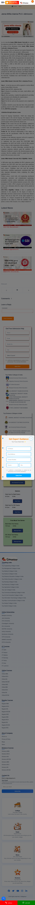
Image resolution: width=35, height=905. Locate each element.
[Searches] (32, 1)
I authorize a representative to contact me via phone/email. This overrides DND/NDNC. (19, 471)
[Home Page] (24, 2)
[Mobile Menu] (3, 2)
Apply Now (19, 475)
